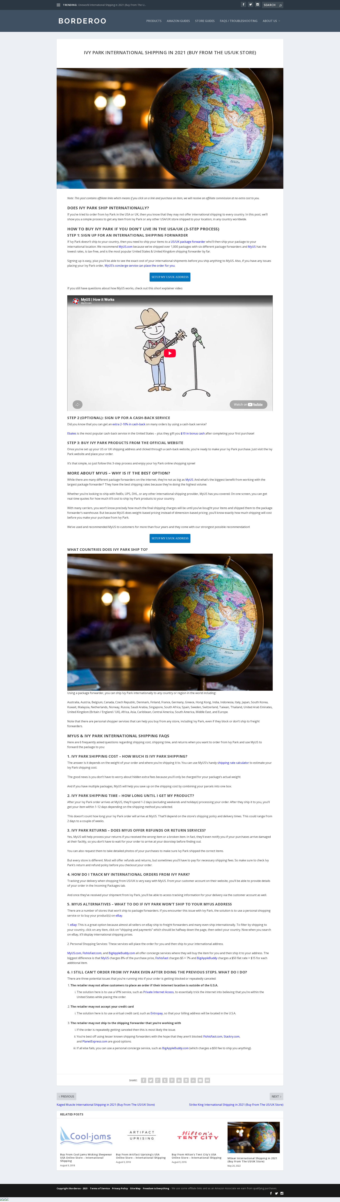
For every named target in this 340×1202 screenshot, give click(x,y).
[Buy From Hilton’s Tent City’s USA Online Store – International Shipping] (198, 1135)
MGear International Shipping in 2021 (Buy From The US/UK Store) (252, 1159)
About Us (270, 21)
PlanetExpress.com (94, 1041)
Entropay (157, 1013)
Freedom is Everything (156, 1188)
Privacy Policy (120, 1188)
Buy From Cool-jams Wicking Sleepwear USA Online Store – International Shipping (86, 1158)
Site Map (135, 1188)
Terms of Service (100, 1188)
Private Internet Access (158, 992)
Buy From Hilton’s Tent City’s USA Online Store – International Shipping (197, 1156)
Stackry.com (231, 1036)
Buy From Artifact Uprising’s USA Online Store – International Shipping (141, 1156)
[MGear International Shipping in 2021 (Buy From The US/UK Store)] (254, 1137)
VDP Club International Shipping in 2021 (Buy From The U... (111, 5)
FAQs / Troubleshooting (238, 21)
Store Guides (205, 21)
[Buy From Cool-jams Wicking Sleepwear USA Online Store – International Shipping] (86, 1135)
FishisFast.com (212, 1036)
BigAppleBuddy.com (175, 1048)
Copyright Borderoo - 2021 (72, 1188)
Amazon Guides (178, 21)
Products (154, 21)
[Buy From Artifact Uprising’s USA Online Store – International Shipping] (142, 1135)
